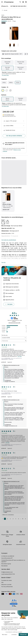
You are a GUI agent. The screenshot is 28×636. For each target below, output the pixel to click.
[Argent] (6, 90)
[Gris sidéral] (10, 90)
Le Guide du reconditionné (7, 556)
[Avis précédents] (2, 519)
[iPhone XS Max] (8, 197)
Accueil (5, 10)
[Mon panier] (26, 2)
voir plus (20, 356)
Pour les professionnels (7, 586)
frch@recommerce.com (7, 572)
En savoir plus (5, 75)
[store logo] (9, 2)
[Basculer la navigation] (2, 2)
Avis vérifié (4, 388)
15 (22, 518)
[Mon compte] (23, 2)
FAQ (2, 582)
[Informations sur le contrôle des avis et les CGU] (21, 320)
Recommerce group (6, 563)
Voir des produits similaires (14, 136)
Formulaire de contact (6, 580)
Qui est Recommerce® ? (7, 558)
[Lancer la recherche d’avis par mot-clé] (25, 341)
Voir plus (3, 262)
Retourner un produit (6, 584)
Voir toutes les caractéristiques (8, 239)
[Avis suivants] (25, 519)
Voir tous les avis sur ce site (14, 322)
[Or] (2, 90)
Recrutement (4, 565)
